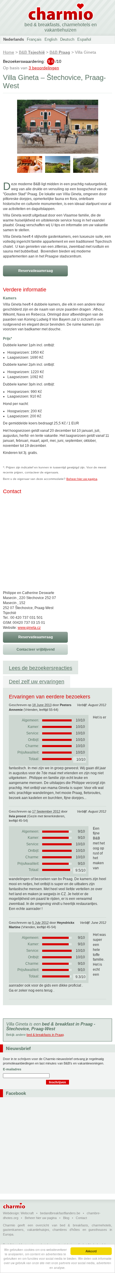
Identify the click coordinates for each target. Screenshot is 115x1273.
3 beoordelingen (44, 67)
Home (8, 52)
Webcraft (27, 1213)
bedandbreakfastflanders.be (60, 1213)
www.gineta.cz (29, 628)
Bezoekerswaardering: (32, 61)
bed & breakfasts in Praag (45, 1034)
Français (34, 39)
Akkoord (91, 1251)
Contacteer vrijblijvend (36, 649)
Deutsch (67, 39)
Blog (66, 1218)
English (51, 39)
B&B (32, 52)
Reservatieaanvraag (35, 271)
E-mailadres (12, 1069)
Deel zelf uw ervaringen (36, 682)
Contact (81, 1218)
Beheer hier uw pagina (81, 478)
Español (84, 39)
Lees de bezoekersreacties (40, 668)
